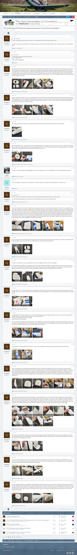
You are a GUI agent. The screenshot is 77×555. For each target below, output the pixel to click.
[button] (21, 13)
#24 (73, 95)
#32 (73, 260)
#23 (73, 66)
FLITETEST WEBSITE (6, 546)
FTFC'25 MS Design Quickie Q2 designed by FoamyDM (18, 528)
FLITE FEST (12, 546)
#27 (73, 168)
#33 (73, 288)
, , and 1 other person (23, 164)
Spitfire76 (8, 533)
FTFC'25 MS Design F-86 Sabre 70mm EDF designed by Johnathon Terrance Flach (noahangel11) (27, 520)
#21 (73, 36)
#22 (73, 52)
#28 (73, 180)
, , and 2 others (20, 202)
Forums (18, 13)
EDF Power (18, 517)
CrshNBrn (7, 175)
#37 (73, 394)
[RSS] (73, 550)
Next (16, 33)
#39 (73, 457)
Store (11, 13)
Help (67, 550)
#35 (73, 344)
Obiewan (7, 187)
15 (23, 517)
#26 (73, 143)
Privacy (64, 550)
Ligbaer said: (15, 54)
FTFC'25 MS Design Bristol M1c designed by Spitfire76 (18, 532)
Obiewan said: (15, 194)
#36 (73, 366)
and (17, 48)
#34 (73, 312)
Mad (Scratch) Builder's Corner (21, 521)
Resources (37, 13)
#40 (73, 482)
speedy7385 (63, 517)
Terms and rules (59, 550)
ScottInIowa (63, 521)
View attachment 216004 (17, 57)
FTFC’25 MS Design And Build (12, 524)
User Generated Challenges (19, 525)
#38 (73, 432)
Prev (4, 33)
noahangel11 (6, 30)
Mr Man (7, 525)
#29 (73, 192)
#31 (73, 237)
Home (6, 13)
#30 (73, 205)
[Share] (71, 36)
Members (53, 13)
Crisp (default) (6, 550)
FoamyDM (8, 529)
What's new (27, 13)
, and (20, 91)
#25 (73, 121)
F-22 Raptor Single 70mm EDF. (13, 516)
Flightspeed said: (16, 38)
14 (22, 517)
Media (45, 13)
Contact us (53, 550)
